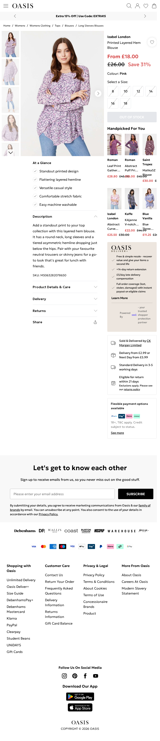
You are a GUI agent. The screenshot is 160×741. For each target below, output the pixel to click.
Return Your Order (59, 581)
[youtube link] (95, 675)
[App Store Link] (80, 702)
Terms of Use (93, 595)
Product (89, 613)
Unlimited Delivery (21, 580)
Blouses (69, 25)
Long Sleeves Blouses (91, 25)
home (6, 25)
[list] (62, 93)
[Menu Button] (5, 5)
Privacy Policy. (48, 514)
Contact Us (54, 575)
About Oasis (131, 575)
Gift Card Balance (58, 623)
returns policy (132, 389)
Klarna (12, 618)
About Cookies (95, 588)
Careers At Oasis (135, 581)
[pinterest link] (74, 675)
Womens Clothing (40, 25)
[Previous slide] (15, 16)
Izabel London (118, 37)
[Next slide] (145, 16)
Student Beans (18, 638)
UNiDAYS (14, 645)
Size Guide (15, 593)
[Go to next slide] (98, 93)
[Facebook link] (85, 675)
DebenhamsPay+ (20, 600)
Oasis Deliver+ (18, 586)
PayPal (12, 625)
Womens (20, 25)
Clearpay (13, 632)
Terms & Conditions (99, 581)
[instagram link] (64, 675)
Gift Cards (15, 652)
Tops (57, 25)
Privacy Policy (93, 575)
